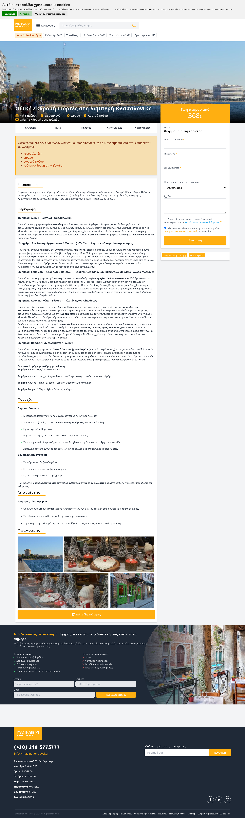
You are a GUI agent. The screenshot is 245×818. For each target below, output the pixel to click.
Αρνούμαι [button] (24, 14)
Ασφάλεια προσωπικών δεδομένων (202, 222)
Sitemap (192, 813)
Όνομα (17, 679)
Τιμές (58, 127)
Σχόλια (168, 196)
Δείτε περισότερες (88, 614)
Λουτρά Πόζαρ (98, 116)
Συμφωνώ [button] (10, 14)
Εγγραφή (220, 752)
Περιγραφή (30, 127)
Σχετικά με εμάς (110, 813)
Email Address (172, 167)
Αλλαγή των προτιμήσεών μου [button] (50, 14)
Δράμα (75, 116)
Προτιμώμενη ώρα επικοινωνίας (182, 182)
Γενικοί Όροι (126, 813)
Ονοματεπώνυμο (174, 139)
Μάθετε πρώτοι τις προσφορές (165, 746)
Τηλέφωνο (170, 153)
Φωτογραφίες (142, 127)
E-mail (17, 689)
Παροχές (86, 127)
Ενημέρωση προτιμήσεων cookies (214, 813)
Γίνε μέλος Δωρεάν (116, 694)
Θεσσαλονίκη (54, 116)
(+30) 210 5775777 (37, 747)
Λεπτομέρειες (114, 127)
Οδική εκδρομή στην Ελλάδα (39, 119)
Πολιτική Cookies (177, 813)
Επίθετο (79, 679)
